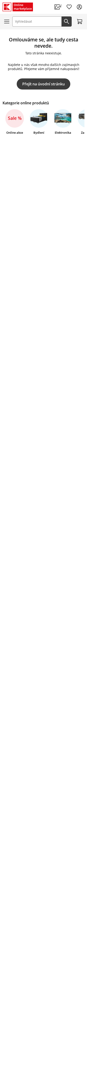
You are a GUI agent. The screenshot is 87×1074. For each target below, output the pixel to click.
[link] (58, 6)
